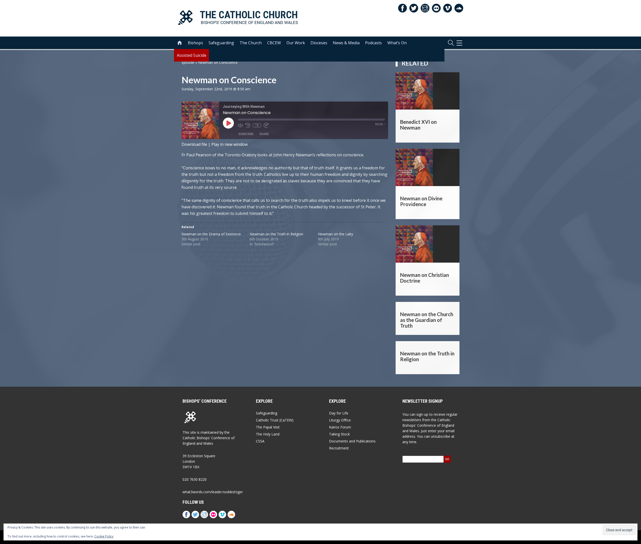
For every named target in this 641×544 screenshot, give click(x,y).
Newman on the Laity (335, 234)
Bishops (195, 43)
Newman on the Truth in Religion (276, 234)
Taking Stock (339, 434)
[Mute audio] (240, 125)
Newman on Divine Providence (421, 201)
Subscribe (246, 134)
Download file (194, 144)
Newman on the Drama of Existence (211, 234)
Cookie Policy (103, 536)
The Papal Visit (268, 427)
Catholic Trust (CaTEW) (274, 420)
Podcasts (373, 43)
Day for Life (338, 413)
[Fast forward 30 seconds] (266, 125)
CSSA (260, 441)
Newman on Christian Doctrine (424, 278)
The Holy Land (267, 434)
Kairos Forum (340, 427)
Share (264, 134)
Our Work (295, 43)
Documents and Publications (352, 441)
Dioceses (318, 43)
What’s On (397, 43)
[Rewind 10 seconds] (247, 125)
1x (257, 125)
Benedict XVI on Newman (418, 125)
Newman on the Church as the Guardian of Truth (426, 320)
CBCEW (274, 43)
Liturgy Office (340, 420)
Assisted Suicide (191, 55)
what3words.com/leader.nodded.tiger (213, 491)
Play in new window (229, 144)
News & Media (346, 43)
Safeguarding (221, 43)
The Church (251, 43)
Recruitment (339, 448)
